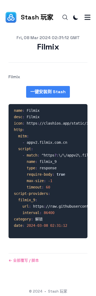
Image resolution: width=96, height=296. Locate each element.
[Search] (65, 17)
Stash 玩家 (57, 291)
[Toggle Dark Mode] (76, 17)
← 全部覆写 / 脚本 (24, 260)
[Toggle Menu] (87, 17)
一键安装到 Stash (48, 91)
